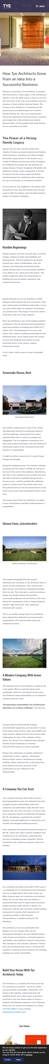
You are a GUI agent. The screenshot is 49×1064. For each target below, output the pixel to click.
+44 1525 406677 (10, 1009)
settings (29, 1055)
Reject (18, 1060)
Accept (7, 1060)
